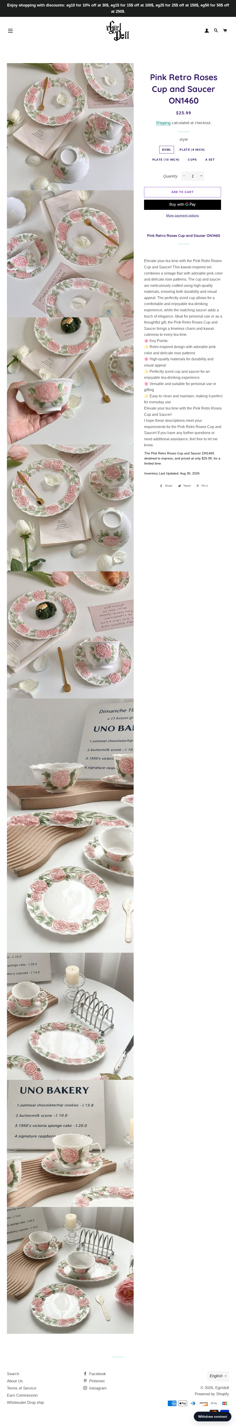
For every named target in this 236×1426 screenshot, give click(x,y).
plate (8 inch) (192, 149)
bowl (166, 149)
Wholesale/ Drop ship (25, 1402)
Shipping (163, 123)
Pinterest (96, 1381)
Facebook (97, 1374)
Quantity (170, 176)
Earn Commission (22, 1395)
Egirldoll (222, 1388)
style (184, 139)
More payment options (182, 215)
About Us (15, 1381)
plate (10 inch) (166, 159)
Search (13, 1374)
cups (192, 159)
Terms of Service (21, 1388)
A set (210, 159)
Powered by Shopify (212, 1394)
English (216, 1376)
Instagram (97, 1388)
